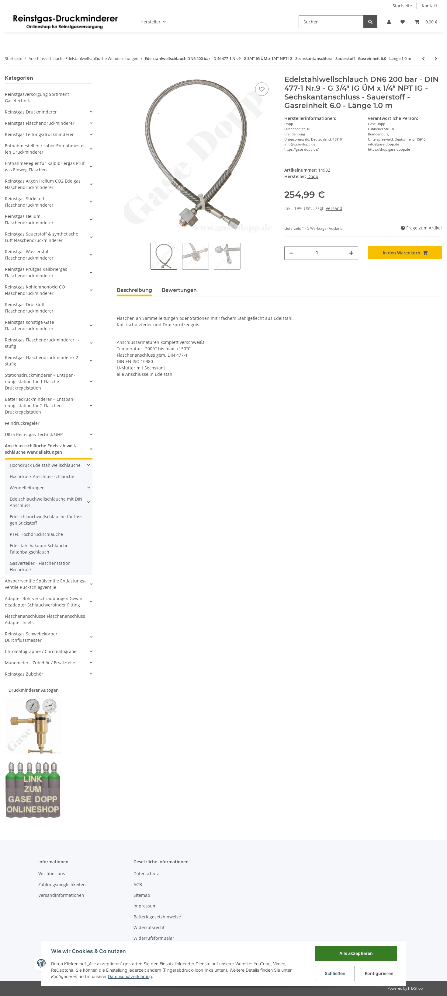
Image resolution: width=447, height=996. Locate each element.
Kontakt (429, 6)
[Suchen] (370, 21)
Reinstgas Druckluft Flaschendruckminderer (29, 308)
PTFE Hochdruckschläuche (36, 534)
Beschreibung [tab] (134, 290)
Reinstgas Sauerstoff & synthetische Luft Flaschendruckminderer (41, 237)
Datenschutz (146, 873)
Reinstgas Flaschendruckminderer (39, 123)
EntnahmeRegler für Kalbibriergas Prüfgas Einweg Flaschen (45, 166)
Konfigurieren (379, 973)
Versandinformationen (61, 895)
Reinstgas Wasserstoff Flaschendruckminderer (29, 255)
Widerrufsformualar (153, 938)
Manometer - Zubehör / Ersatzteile (40, 663)
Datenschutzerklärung (130, 976)
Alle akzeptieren (356, 953)
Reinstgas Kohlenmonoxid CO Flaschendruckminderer (35, 290)
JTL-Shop (415, 988)
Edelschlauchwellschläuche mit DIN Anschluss (46, 502)
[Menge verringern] (291, 253)
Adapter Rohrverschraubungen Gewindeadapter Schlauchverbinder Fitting (44, 602)
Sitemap (141, 895)
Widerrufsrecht (149, 927)
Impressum (145, 906)
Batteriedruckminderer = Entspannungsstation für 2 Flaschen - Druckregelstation (40, 405)
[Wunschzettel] (403, 21)
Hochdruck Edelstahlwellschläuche (45, 465)
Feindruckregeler (22, 423)
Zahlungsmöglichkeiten (62, 884)
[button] (389, 21)
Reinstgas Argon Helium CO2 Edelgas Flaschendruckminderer (43, 184)
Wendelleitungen (27, 488)
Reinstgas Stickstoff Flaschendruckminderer (29, 202)
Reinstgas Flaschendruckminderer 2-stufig (42, 361)
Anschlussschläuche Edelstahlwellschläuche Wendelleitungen (40, 449)
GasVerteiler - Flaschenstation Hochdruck (40, 566)
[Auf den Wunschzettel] (262, 89)
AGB (137, 884)
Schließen (335, 973)
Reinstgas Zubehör (24, 674)
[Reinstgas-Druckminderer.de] (65, 21)
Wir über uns (51, 873)
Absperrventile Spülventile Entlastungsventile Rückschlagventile (45, 584)
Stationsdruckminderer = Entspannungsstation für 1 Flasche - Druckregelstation (40, 381)
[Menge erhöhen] (351, 253)
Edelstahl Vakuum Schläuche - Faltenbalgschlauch (40, 549)
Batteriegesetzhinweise (157, 917)
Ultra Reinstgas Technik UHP (34, 434)
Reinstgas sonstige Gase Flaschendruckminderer (29, 325)
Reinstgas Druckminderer (31, 112)
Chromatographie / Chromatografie (40, 651)
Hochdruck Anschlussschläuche (42, 476)
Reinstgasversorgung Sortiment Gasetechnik (37, 97)
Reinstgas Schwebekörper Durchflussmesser (31, 637)
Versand (334, 208)
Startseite (402, 6)
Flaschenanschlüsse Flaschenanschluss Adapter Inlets (45, 619)
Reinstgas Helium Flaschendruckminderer (29, 219)
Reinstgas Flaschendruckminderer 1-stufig (42, 343)
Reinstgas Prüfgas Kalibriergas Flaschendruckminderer (36, 272)
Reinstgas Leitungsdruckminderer (39, 134)
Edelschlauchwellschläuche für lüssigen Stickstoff (47, 520)
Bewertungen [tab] (179, 290)
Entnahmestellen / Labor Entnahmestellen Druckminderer (45, 149)
